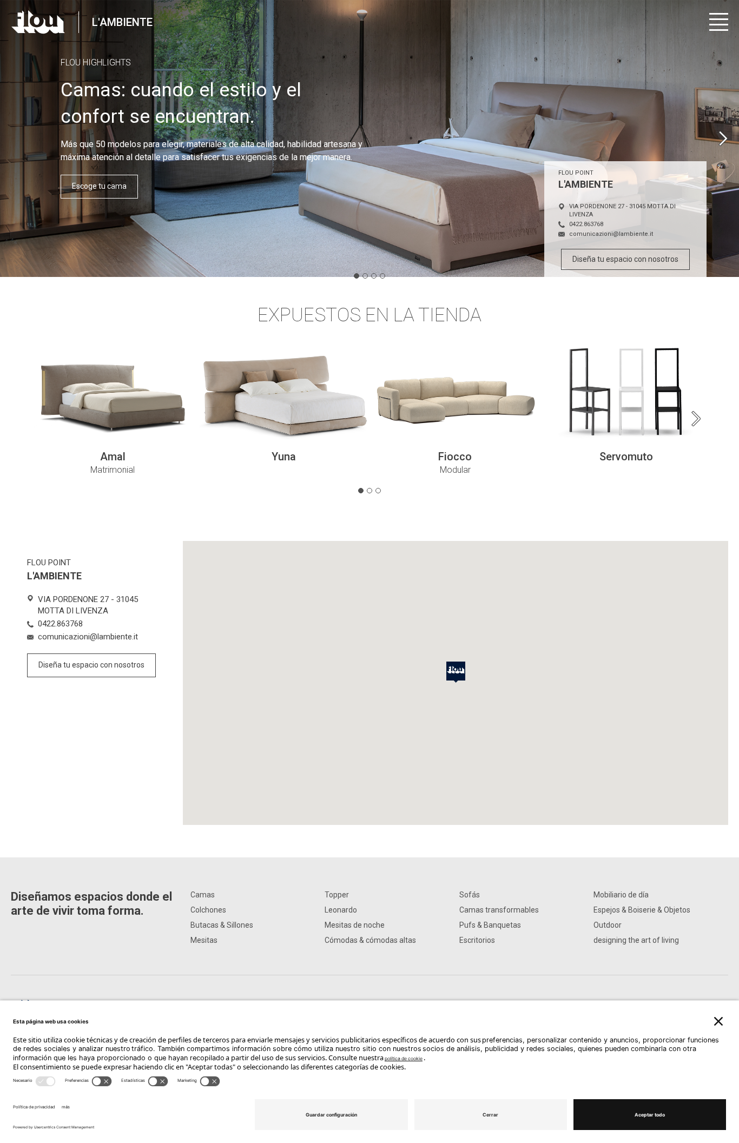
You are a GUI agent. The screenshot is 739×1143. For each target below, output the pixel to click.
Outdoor (607, 925)
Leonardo (341, 910)
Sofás (469, 894)
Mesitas (203, 940)
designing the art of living (636, 940)
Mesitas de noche (355, 925)
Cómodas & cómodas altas (370, 940)
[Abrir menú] (718, 22)
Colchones (208, 910)
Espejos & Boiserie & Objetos (641, 910)
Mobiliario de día (621, 894)
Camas (202, 894)
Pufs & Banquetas (490, 925)
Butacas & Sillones (221, 925)
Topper (337, 894)
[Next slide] (723, 138)
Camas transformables (499, 910)
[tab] (356, 276)
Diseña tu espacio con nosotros (625, 259)
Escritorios (477, 940)
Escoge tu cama (99, 186)
